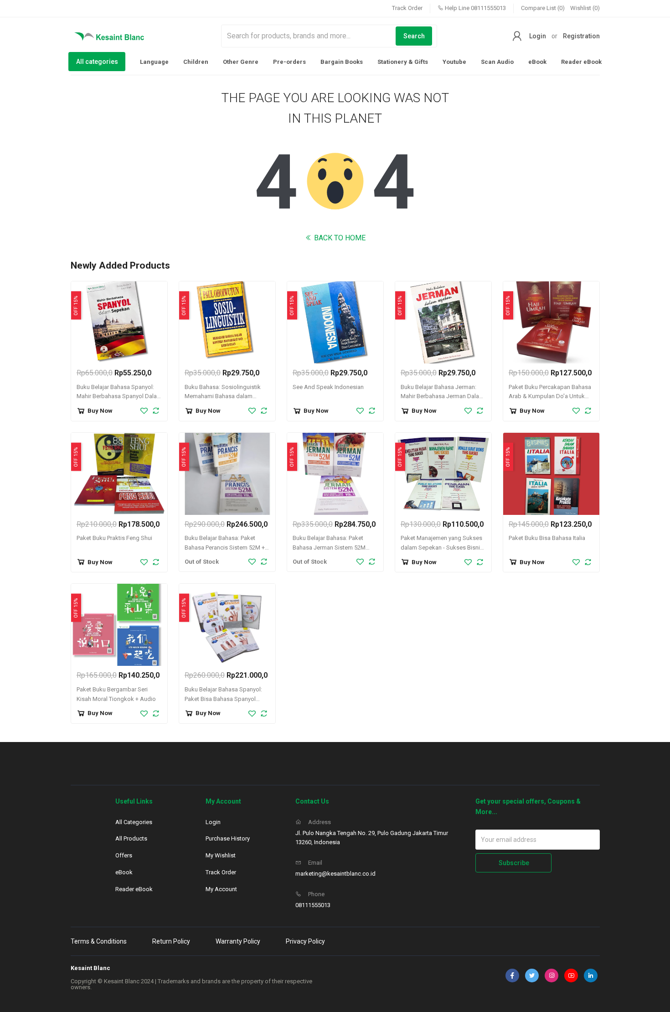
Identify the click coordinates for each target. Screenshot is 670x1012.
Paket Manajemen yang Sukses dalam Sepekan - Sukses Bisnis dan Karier (442, 547)
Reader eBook (581, 61)
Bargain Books (341, 61)
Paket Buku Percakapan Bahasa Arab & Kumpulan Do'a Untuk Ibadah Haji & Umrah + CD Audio (551, 397)
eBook (537, 61)
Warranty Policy (238, 941)
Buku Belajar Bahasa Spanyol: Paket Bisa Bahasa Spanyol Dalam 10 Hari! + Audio (223, 699)
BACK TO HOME (339, 238)
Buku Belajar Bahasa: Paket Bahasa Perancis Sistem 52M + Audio (225, 547)
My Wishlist (221, 855)
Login (537, 36)
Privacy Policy (305, 941)
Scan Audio (497, 61)
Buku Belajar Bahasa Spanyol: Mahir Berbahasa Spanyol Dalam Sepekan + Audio (119, 397)
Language (154, 61)
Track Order (407, 8)
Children (195, 61)
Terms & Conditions (99, 941)
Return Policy (171, 941)
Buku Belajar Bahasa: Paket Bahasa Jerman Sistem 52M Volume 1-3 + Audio (329, 547)
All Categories (133, 822)
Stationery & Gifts (402, 61)
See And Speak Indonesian (328, 387)
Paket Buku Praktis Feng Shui (114, 538)
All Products (131, 838)
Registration (581, 36)
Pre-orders (289, 61)
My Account (221, 889)
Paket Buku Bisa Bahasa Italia (547, 538)
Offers (123, 855)
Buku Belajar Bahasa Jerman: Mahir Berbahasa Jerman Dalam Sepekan (442, 397)
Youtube (454, 61)
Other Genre (240, 61)
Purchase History (228, 838)
